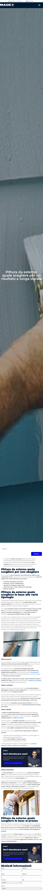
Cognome (24, 868)
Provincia (3, 879)
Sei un (3, 885)
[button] (11, 1)
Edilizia (36, 554)
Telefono (24, 874)
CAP (23, 879)
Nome (2, 868)
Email (2, 874)
